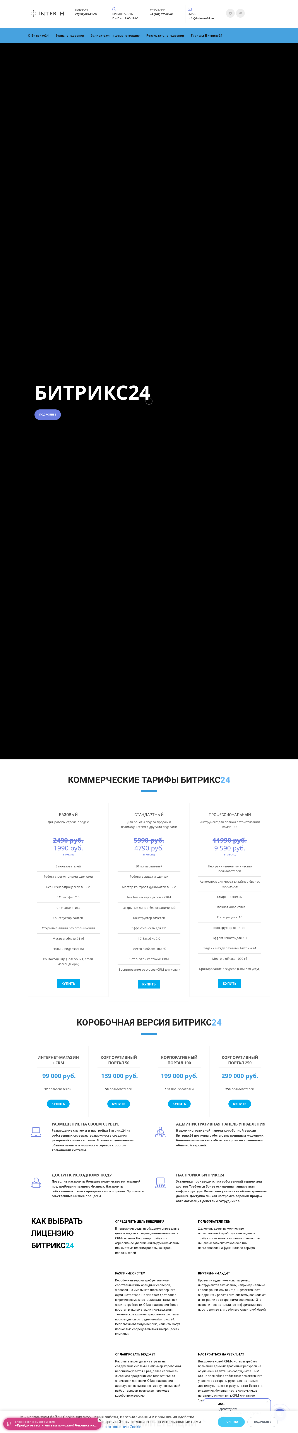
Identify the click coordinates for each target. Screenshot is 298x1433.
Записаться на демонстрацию (115, 35)
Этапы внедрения (69, 35)
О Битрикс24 (38, 35)
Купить (68, 983)
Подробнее (47, 414)
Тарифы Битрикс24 (207, 35)
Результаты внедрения (165, 35)
